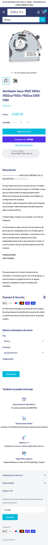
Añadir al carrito (24, 131)
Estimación (11, 374)
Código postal (7, 359)
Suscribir (10, 517)
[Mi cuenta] (38, 12)
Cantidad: (6, 122)
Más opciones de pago (24, 145)
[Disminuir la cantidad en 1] (14, 122)
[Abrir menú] (3, 12)
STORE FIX (6, 106)
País (4, 336)
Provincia (6, 347)
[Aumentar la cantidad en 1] (27, 122)
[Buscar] (42, 19)
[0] (43, 11)
